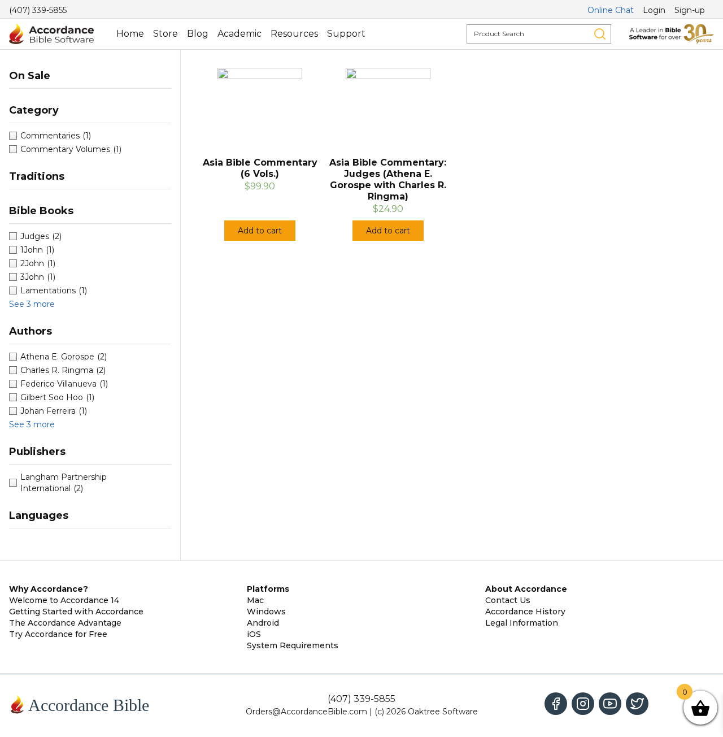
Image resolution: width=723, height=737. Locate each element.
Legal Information (521, 623)
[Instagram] (583, 703)
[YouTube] (610, 703)
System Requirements (292, 645)
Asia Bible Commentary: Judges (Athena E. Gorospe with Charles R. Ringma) (387, 179)
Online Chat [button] (610, 10)
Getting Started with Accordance (76, 611)
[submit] (600, 34)
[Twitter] (637, 703)
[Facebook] (556, 703)
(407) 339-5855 (38, 10)
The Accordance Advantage (65, 623)
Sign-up (689, 10)
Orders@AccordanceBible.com (306, 711)
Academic (239, 33)
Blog (197, 33)
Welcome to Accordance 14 (64, 600)
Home (130, 33)
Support (346, 33)
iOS (254, 634)
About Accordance (526, 589)
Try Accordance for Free (58, 634)
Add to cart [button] (260, 231)
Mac (255, 600)
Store (165, 33)
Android (263, 623)
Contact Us (507, 600)
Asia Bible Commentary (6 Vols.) (260, 168)
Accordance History (525, 611)
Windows (266, 611)
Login (654, 10)
